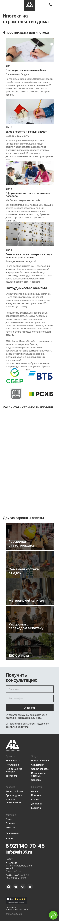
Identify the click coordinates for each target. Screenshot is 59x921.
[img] (29, 5)
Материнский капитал (26, 600)
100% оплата (19, 655)
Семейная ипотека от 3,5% (24, 571)
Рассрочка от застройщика (21, 543)
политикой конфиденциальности (23, 717)
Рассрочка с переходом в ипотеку (26, 626)
